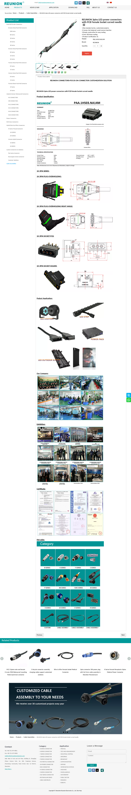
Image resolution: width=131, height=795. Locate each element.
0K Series (12, 52)
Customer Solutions (13, 160)
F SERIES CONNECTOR (46, 754)
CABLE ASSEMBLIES (45, 780)
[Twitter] (84, 2)
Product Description (44, 76)
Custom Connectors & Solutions (15, 150)
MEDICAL (63, 749)
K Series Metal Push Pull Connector (17, 49)
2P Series (12, 90)
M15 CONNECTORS (13, 108)
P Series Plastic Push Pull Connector (17, 83)
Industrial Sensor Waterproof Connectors (17, 94)
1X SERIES (12, 143)
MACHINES (64, 769)
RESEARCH (63, 780)
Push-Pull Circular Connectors (14, 24)
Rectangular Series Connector (16, 157)
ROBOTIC (63, 782)
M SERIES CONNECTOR (46, 769)
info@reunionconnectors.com (46, 2)
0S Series (12, 76)
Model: (84, 39)
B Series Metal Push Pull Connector (17, 28)
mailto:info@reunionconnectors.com (15, 756)
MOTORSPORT (64, 775)
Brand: (84, 42)
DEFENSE (63, 764)
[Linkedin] (76, 2)
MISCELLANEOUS (65, 772)
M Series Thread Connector (15, 129)
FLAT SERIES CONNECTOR (47, 775)
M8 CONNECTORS (13, 101)
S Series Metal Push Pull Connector (17, 73)
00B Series (13, 31)
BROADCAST (64, 759)
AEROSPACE (64, 756)
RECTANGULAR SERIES (46, 777)
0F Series (12, 66)
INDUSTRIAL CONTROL (67, 754)
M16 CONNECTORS (13, 111)
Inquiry (87, 53)
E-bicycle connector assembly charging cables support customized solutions (16, 672)
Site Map (79, 790)
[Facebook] (80, 2)
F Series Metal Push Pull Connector (17, 63)
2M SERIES (13, 136)
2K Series (12, 59)
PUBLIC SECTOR (65, 777)
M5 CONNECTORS (13, 97)
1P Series (12, 87)
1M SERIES (13, 132)
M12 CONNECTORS (13, 104)
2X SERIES (12, 146)
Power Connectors (11, 118)
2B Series (12, 42)
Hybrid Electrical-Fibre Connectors (16, 125)
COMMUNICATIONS (66, 762)
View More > (8, 769)
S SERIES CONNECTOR (46, 756)
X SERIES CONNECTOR (46, 772)
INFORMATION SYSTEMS (67, 767)
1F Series (12, 69)
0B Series (12, 35)
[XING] (88, 3)
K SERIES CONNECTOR (46, 751)
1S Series (12, 80)
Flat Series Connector (14, 153)
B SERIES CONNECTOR (46, 749)
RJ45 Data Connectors (12, 122)
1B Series (12, 38)
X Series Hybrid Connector (15, 139)
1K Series (12, 56)
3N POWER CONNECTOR (46, 764)
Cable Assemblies (11, 163)
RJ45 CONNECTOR (45, 767)
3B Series (12, 45)
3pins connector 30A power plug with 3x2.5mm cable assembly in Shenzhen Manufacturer (65, 672)
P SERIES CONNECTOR (46, 759)
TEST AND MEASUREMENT (68, 751)
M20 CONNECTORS (13, 115)
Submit (92, 765)
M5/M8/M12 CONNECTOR (47, 762)
